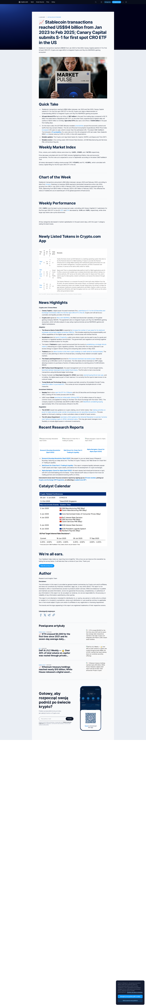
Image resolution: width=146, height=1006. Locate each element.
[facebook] (41, 615)
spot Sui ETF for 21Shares (63, 392)
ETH (67, 210)
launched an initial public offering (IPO (67, 397)
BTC (62, 210)
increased (45, 130)
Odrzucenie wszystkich (130, 1000)
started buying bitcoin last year (93, 375)
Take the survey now (47, 566)
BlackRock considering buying (93, 402)
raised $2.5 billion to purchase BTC (53, 384)
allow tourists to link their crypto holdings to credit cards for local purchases (78, 351)
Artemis (48, 184)
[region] (130, 992)
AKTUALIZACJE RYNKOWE (54, 17)
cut (47, 134)
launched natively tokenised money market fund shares (60, 370)
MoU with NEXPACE (63, 318)
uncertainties (79, 125)
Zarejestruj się (116, 2)
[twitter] (45, 615)
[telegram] (49, 615)
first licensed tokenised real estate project (82, 358)
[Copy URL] (54, 615)
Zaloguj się (107, 2)
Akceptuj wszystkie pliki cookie (130, 996)
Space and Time (40, 274)
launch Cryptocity (61, 337)
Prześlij (69, 718)
